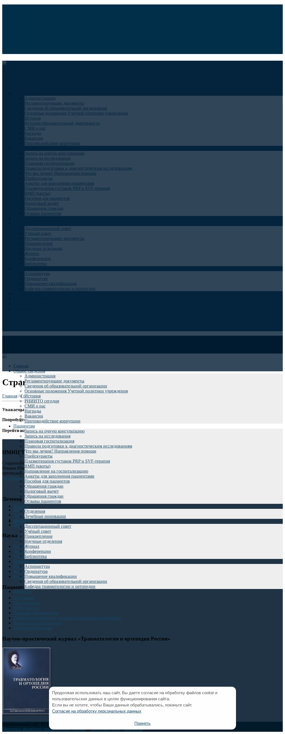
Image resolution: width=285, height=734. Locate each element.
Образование (25, 561)
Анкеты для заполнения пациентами (59, 476)
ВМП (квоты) (37, 466)
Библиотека (35, 556)
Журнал (31, 546)
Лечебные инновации (45, 516)
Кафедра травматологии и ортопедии (59, 586)
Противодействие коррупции (52, 421)
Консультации (26, 602)
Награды (32, 411)
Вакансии (33, 416)
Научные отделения (43, 541)
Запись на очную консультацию (54, 431)
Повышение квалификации (50, 576)
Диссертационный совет (47, 526)
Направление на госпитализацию (56, 471)
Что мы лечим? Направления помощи (60, 451)
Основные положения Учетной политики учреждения (76, 391)
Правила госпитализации (37, 622)
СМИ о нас (35, 406)
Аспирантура (37, 566)
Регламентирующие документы (54, 381)
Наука (19, 521)
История (32, 396)
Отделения (34, 511)
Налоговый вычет (41, 491)
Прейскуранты (38, 456)
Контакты (22, 591)
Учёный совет (37, 531)
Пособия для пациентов (47, 481)
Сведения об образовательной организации (65, 386)
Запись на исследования (47, 436)
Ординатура (36, 571)
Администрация (39, 376)
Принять (142, 723)
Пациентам (24, 426)
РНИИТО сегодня (41, 401)
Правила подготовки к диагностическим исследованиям (78, 446)
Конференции (37, 551)
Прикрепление (38, 536)
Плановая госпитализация (49, 441)
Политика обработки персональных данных (44, 729)
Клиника (21, 506)
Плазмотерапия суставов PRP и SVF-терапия (67, 461)
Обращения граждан (43, 486)
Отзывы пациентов (42, 501)
